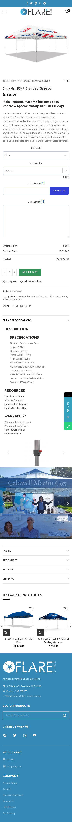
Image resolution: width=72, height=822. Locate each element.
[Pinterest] (36, 3)
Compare (11, 281)
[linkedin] (40, 3)
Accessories (36, 163)
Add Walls (36, 148)
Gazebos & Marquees (56, 296)
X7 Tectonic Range (13, 299)
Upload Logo (35, 183)
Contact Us (8, 801)
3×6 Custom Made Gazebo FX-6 (19, 641)
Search (64, 715)
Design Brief (35, 202)
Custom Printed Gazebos (30, 296)
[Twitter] (31, 3)
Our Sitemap (9, 813)
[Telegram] (44, 3)
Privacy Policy (10, 783)
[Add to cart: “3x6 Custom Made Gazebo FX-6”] (6, 632)
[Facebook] (27, 3)
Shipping (8, 578)
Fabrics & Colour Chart (15, 408)
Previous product (64, 81)
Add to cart (30, 272)
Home (5, 81)
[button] (8, 452)
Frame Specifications (17, 320)
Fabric (7, 551)
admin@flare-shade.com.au (27, 696)
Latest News (9, 807)
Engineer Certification (15, 404)
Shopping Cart (14, 767)
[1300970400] (68, 426)
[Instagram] (25, 735)
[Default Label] (35, 735)
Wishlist (10, 760)
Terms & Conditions (14, 430)
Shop (13, 81)
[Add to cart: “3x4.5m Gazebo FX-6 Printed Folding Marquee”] (40, 632)
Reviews (8, 569)
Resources (10, 560)
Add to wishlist (32, 281)
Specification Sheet (14, 397)
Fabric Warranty (12, 434)
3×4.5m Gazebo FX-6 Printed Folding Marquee (53, 641)
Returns (6, 789)
